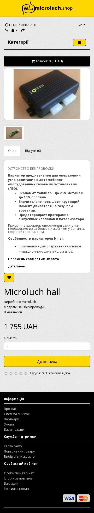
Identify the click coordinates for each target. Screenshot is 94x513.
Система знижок (17, 414)
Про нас (10, 409)
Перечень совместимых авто (33, 259)
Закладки (11, 483)
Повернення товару (19, 451)
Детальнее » (17, 266)
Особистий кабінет (19, 473)
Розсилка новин (16, 489)
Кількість (10, 338)
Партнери (11, 419)
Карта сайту (13, 446)
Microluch (29, 302)
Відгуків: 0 (36, 373)
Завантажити (14, 429)
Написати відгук (58, 373)
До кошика (47, 361)
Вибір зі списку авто (19, 456)
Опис (12, 150)
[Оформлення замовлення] (23, 30)
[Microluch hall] (47, 94)
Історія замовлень (18, 478)
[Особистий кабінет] (14, 30)
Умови (9, 424)
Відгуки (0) (33, 150)
